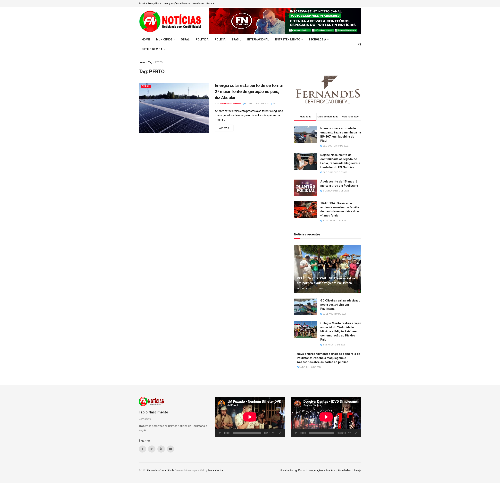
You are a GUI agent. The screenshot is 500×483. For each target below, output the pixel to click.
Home (146, 39)
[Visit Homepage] (171, 21)
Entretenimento (287, 39)
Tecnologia (317, 39)
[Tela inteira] (280, 433)
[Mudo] (273, 433)
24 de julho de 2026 (310, 367)
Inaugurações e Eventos (177, 3)
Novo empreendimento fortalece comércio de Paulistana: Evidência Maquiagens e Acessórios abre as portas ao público (328, 358)
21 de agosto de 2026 (311, 288)
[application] (250, 417)
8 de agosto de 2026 (333, 344)
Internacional (258, 39)
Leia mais (226, 127)
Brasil (236, 39)
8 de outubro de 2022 (257, 103)
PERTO (159, 62)
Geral (185, 39)
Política (202, 39)
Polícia (220, 39)
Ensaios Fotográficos (150, 3)
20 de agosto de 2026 (334, 314)
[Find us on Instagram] (151, 449)
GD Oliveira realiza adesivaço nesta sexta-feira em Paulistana (340, 304)
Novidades (198, 3)
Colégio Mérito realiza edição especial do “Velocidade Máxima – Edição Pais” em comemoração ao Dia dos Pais (340, 331)
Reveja (210, 3)
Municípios (164, 39)
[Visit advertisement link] (285, 21)
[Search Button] (359, 44)
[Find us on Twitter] (161, 449)
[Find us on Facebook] (142, 449)
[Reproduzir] (220, 433)
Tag (150, 62)
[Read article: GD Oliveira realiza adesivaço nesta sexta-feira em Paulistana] (305, 307)
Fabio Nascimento (230, 103)
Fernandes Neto (216, 470)
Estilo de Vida (152, 49)
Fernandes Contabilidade (160, 470)
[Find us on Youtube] (170, 449)
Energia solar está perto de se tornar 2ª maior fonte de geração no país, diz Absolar (249, 91)
